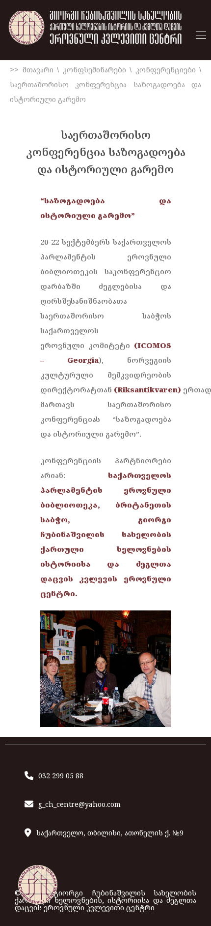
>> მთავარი (31, 69)
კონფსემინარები (94, 69)
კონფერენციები (165, 69)
